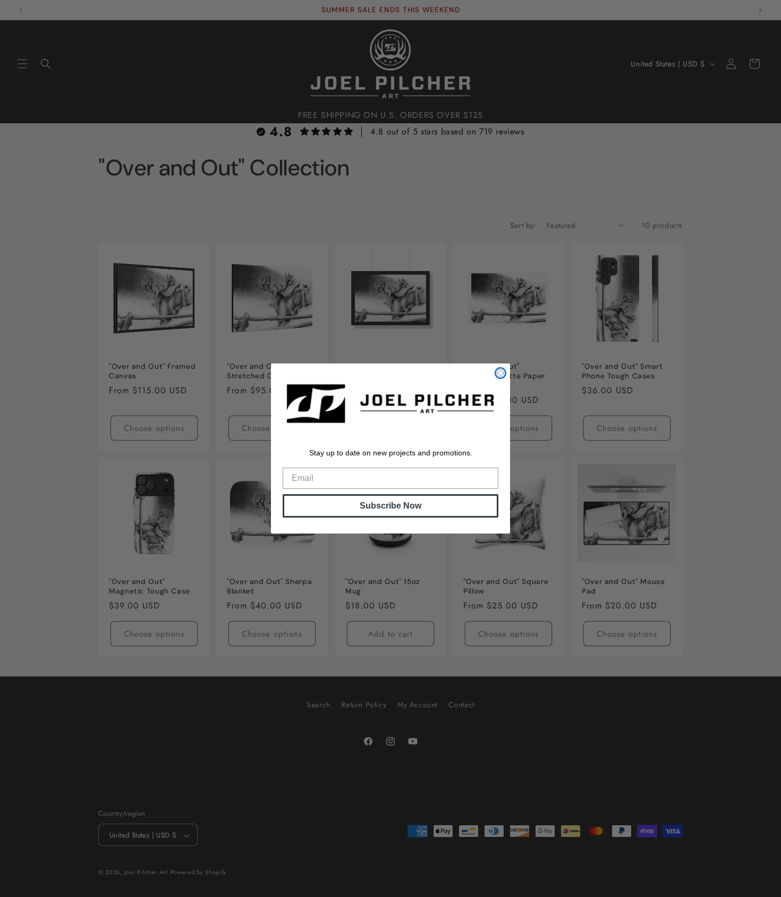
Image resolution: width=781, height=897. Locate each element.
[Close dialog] (500, 373)
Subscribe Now (390, 505)
